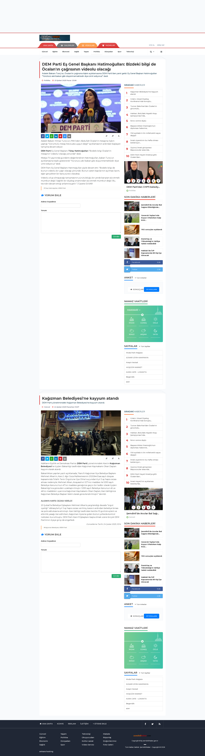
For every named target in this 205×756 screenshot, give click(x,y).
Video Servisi (88, 745)
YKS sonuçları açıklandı (151, 229)
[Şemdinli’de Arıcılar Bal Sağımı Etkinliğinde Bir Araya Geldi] (143, 500)
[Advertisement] (102, 16)
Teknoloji (130, 52)
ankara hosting (46, 751)
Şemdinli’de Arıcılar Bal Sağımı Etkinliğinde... (151, 206)
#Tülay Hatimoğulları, (51, 188)
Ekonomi (65, 52)
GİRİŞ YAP (160, 45)
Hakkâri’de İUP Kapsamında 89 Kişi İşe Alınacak (151, 253)
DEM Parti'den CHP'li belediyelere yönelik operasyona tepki (143, 187)
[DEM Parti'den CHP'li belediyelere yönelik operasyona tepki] (143, 174)
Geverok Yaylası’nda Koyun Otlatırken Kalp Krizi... (151, 217)
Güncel (45, 52)
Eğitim (55, 52)
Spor (119, 52)
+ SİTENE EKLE (100, 724)
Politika (97, 52)
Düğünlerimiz (109, 741)
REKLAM (72, 724)
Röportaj (107, 737)
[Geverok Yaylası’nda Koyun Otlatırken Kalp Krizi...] (131, 218)
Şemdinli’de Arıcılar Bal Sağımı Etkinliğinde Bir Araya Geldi (143, 513)
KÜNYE (60, 724)
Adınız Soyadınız (48, 202)
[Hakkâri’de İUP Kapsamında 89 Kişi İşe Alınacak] (131, 253)
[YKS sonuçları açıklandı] (131, 230)
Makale (106, 734)
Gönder (116, 236)
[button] (134, 310)
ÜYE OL (152, 45)
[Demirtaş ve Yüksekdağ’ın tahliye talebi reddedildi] (131, 241)
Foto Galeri (108, 745)
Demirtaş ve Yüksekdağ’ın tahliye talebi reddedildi (150, 241)
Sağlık (76, 52)
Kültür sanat (87, 741)
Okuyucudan (88, 737)
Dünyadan (109, 52)
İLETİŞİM (84, 724)
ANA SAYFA (48, 45)
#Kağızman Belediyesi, (51, 527)
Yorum (44, 210)
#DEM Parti (62, 188)
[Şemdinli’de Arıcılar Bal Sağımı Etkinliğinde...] (131, 206)
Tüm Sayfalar (145, 346)
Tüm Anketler (141, 278)
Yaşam (86, 52)
